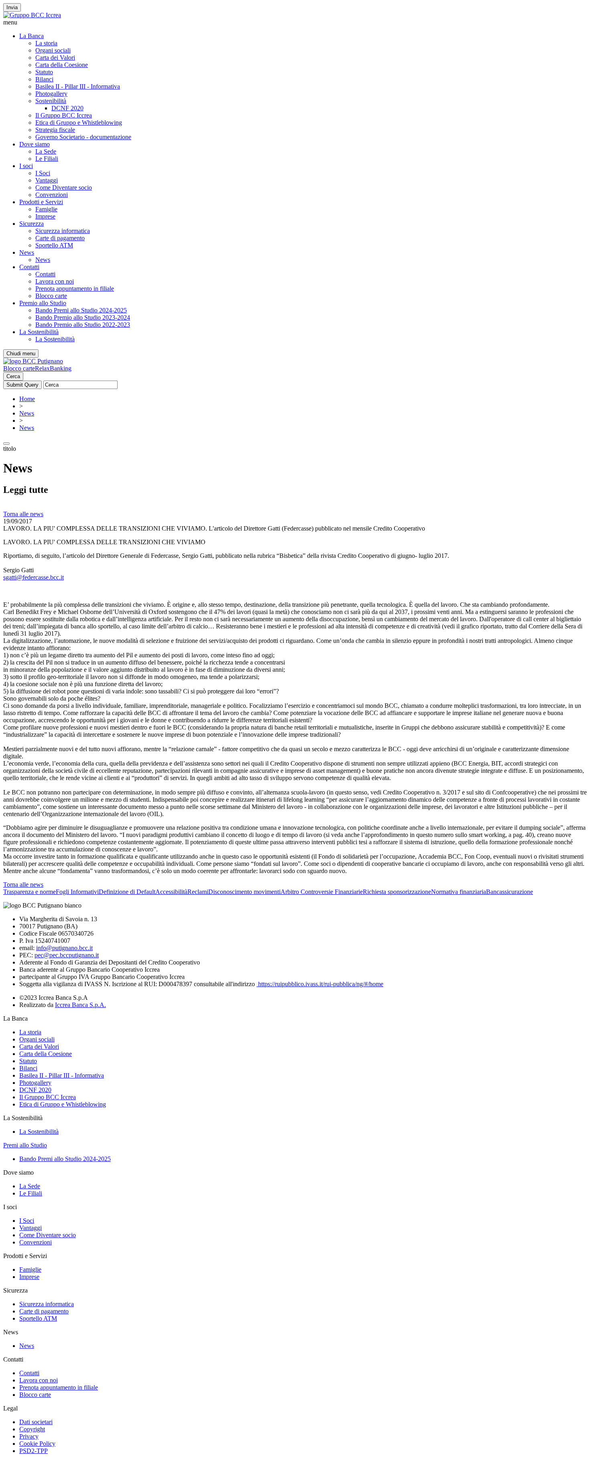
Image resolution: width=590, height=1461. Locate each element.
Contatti (29, 266)
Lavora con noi (54, 281)
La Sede (45, 151)
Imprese (45, 216)
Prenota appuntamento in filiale (74, 288)
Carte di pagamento (60, 238)
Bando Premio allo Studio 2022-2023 (82, 324)
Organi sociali (53, 50)
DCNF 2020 (67, 108)
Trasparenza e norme (29, 891)
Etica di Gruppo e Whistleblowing (78, 122)
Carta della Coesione (61, 64)
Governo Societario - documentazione (83, 137)
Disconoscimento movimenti (244, 891)
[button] (295, 22)
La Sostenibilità (39, 331)
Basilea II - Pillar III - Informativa (77, 86)
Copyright (32, 1429)
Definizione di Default (127, 891)
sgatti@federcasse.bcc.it (33, 577)
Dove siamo (34, 144)
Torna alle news (23, 514)
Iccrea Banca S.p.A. (80, 1004)
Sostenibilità (50, 100)
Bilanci (44, 79)
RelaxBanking (53, 368)
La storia (46, 43)
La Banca (31, 35)
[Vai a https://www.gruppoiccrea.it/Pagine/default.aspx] (32, 15)
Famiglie (46, 209)
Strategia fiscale (55, 129)
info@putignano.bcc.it (64, 947)
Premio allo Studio (42, 303)
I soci (26, 165)
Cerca (13, 376)
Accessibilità (171, 891)
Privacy (29, 1436)
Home (27, 398)
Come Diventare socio (63, 187)
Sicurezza (31, 223)
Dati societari (36, 1421)
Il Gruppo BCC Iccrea (63, 115)
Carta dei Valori (55, 57)
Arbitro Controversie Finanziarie (322, 891)
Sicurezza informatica (62, 230)
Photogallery (51, 93)
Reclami (197, 891)
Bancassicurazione (509, 891)
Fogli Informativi (77, 891)
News (26, 252)
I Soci (42, 173)
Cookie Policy (37, 1443)
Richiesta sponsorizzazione (397, 891)
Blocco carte (51, 295)
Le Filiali (46, 158)
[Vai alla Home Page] (33, 361)
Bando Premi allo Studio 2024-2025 (81, 310)
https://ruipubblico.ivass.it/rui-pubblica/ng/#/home (319, 984)
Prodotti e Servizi (41, 202)
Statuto (44, 72)
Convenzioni (51, 194)
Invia (12, 7)
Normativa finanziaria (458, 891)
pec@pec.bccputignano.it (67, 955)
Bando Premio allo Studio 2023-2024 (82, 317)
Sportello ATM (54, 245)
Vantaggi (46, 180)
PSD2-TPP (33, 1450)
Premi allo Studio (25, 1145)
